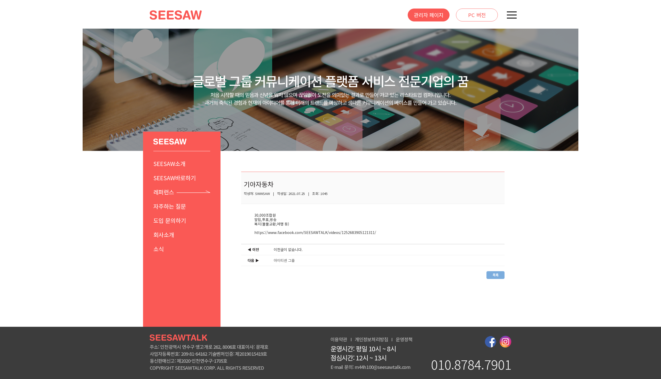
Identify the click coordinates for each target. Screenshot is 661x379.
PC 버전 (477, 15)
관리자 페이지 (428, 15)
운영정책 (404, 339)
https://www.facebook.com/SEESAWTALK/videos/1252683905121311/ (315, 232)
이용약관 (338, 339)
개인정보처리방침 (371, 339)
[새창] (491, 340)
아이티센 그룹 (284, 260)
